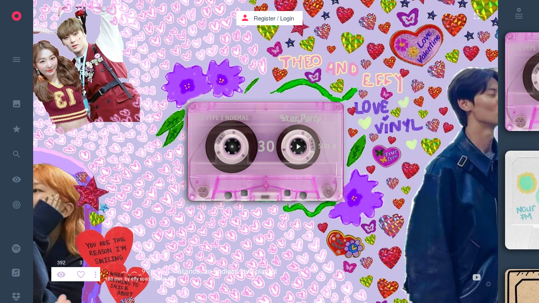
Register (264, 18)
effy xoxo (140, 278)
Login (287, 18)
